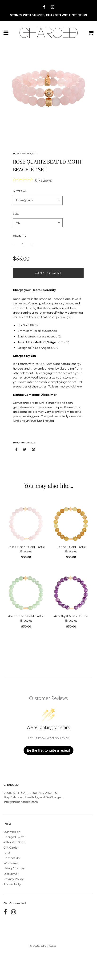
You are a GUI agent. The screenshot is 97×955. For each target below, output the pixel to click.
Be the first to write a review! (48, 750)
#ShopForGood (14, 842)
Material (19, 191)
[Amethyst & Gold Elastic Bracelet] (71, 592)
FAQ (7, 852)
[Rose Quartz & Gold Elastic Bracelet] (26, 523)
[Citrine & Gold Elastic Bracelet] (71, 523)
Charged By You (15, 837)
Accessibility (12, 884)
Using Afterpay (14, 868)
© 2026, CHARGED (43, 945)
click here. (75, 386)
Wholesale (11, 863)
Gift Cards (10, 847)
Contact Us (12, 858)
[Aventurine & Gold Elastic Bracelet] (26, 592)
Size (16, 213)
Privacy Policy (14, 879)
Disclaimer (11, 873)
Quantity (19, 236)
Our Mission (12, 831)
